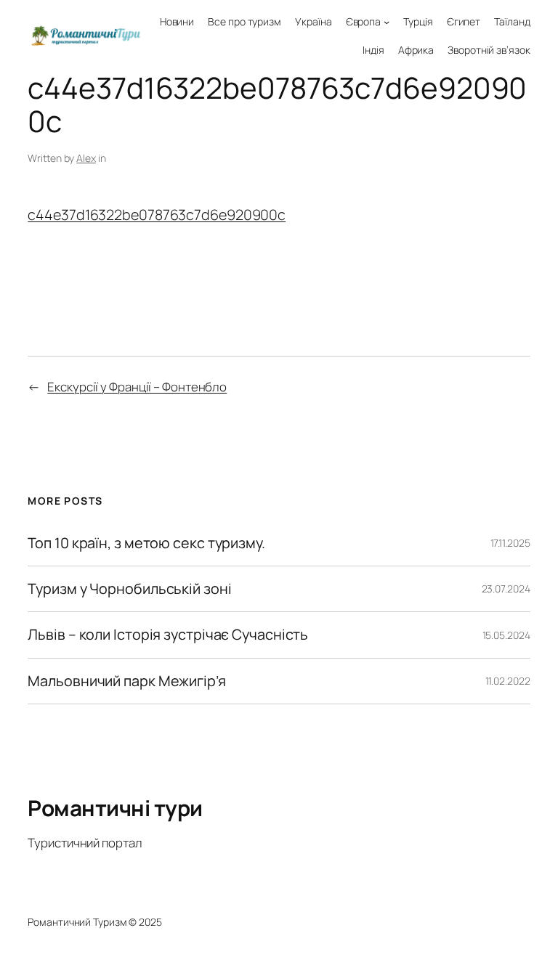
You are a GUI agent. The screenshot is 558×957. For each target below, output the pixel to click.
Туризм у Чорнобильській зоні (129, 589)
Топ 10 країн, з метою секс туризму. (146, 543)
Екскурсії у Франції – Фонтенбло (137, 386)
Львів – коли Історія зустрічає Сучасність (168, 635)
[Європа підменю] (386, 22)
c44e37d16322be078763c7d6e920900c (157, 214)
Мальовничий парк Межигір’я (126, 681)
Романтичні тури (115, 808)
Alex (86, 158)
